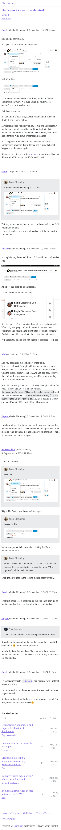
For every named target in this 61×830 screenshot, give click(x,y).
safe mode (33, 154)
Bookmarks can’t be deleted (22, 10)
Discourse (18, 826)
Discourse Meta (8, 3)
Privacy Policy (8, 819)
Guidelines (28, 813)
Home (4, 813)
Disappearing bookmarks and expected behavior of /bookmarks (17, 728)
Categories (15, 813)
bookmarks (6, 18)
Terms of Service (44, 813)
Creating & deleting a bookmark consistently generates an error (13, 761)
